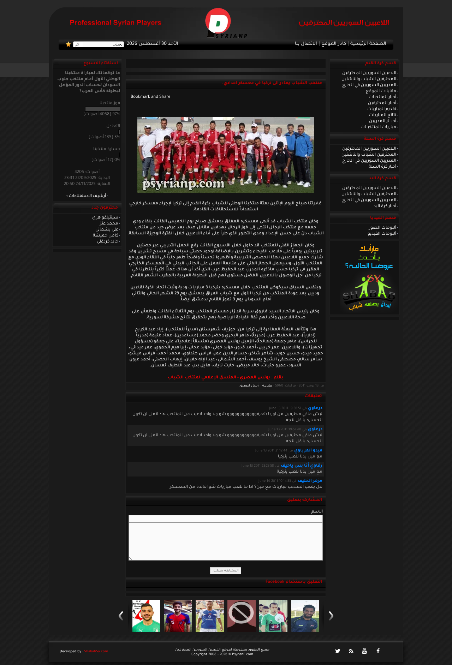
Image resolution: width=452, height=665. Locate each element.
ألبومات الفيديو (382, 234)
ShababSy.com (96, 652)
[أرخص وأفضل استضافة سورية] (369, 312)
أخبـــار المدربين (382, 121)
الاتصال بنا (306, 44)
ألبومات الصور (382, 228)
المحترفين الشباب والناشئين (368, 79)
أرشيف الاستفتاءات (87, 196)
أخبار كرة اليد (385, 206)
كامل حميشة (105, 235)
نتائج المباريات (382, 115)
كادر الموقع (333, 44)
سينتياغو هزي (105, 217)
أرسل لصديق (249, 386)
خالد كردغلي (107, 241)
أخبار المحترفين (382, 103)
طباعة (267, 386)
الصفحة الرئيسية (368, 44)
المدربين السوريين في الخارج (369, 85)
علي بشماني (106, 229)
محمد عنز (109, 223)
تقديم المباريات (381, 109)
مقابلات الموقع (381, 91)
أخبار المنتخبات (382, 97)
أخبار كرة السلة (382, 166)
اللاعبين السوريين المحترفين (369, 73)
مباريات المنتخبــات (378, 127)
